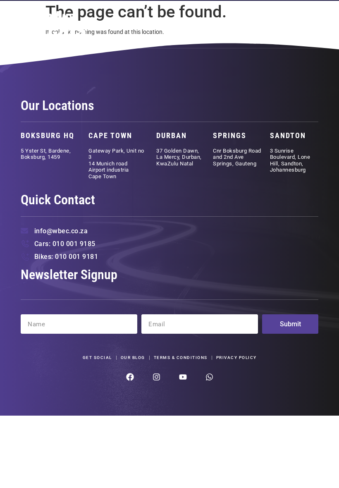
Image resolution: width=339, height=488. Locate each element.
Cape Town (110, 135)
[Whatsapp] (209, 377)
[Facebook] (130, 377)
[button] (308, 24)
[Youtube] (183, 377)
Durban (171, 135)
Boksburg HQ (47, 135)
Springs (229, 135)
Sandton (288, 135)
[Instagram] (156, 377)
